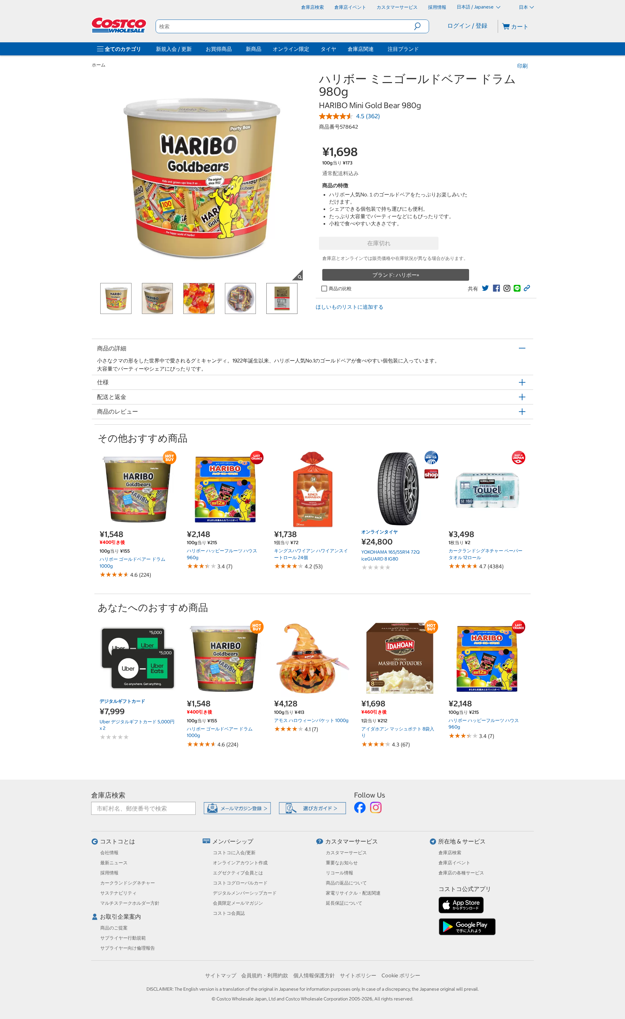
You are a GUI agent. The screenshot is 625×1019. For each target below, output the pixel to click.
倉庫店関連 (361, 49)
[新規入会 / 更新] (193, 49)
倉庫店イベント (454, 863)
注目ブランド (403, 49)
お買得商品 (219, 49)
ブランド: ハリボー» (395, 275)
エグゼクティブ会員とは (238, 873)
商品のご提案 (114, 928)
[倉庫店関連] (375, 49)
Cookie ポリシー (401, 975)
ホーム (98, 65)
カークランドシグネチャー (127, 883)
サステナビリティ (118, 893)
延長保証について (344, 903)
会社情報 (109, 853)
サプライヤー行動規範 (123, 938)
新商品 (253, 49)
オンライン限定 (291, 49)
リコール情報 (339, 873)
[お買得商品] (233, 49)
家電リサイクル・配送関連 (353, 893)
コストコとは (117, 841)
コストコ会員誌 (229, 913)
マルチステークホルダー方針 (130, 903)
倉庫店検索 (108, 795)
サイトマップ (220, 975)
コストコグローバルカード (240, 883)
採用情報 (109, 873)
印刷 (522, 66)
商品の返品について (346, 883)
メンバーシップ (232, 841)
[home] (119, 25)
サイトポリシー (358, 975)
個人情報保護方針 (314, 975)
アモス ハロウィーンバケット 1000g (311, 720)
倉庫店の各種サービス (461, 873)
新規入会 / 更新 (174, 49)
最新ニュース (114, 863)
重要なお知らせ (342, 863)
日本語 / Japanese (475, 7)
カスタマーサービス (351, 841)
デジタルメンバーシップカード (245, 893)
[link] (485, 288)
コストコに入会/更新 (234, 853)
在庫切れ (379, 243)
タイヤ (328, 49)
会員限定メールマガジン (238, 903)
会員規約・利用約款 (264, 975)
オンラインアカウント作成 (240, 863)
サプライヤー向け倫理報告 (127, 948)
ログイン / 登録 (467, 25)
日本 (523, 7)
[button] (421, 26)
